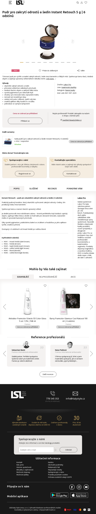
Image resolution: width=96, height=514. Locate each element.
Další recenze (48, 374)
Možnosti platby (22, 475)
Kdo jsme (20, 465)
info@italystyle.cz (75, 398)
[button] (27, 62)
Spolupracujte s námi (56, 472)
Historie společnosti (23, 467)
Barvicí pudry (70, 90)
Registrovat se (25, 173)
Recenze (52, 188)
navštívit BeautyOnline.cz (71, 120)
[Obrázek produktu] (48, 42)
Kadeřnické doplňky (68, 87)
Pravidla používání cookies (58, 475)
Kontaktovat (71, 173)
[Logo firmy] (20, 2)
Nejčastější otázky (55, 470)
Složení (33, 188)
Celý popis (50, 79)
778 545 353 (52, 398)
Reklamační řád (54, 467)
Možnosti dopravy (23, 472)
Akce (73, 277)
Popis (17, 188)
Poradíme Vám (74, 188)
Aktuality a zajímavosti (24, 470)
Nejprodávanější (48, 277)
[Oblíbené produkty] (87, 2)
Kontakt (19, 462)
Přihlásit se (25, 121)
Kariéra (50, 462)
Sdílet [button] (83, 70)
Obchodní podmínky (55, 465)
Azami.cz (52, 510)
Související (23, 277)
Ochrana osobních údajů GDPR (60, 477)
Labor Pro (67, 84)
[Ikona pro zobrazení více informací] (55, 450)
